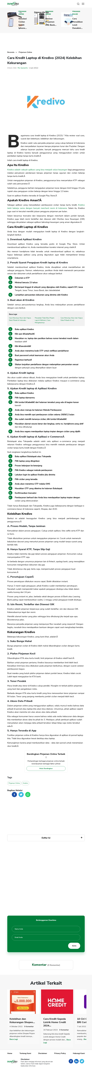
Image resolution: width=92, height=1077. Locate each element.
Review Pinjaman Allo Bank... (50, 21)
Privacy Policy (60, 1053)
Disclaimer (42, 1053)
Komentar (29, 1026)
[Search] (78, 3)
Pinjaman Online (22, 13)
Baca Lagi (14, 1039)
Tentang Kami (25, 1053)
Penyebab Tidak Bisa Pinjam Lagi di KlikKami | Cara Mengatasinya (44, 320)
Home (9, 1053)
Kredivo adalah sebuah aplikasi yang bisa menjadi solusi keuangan (37, 169)
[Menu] (83, 3)
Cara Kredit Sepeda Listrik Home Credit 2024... (54, 1022)
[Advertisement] (48, 40)
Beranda (11, 52)
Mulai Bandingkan (46, 768)
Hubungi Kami (79, 1053)
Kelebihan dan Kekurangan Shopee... (22, 1020)
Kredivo (25, 783)
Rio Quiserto (23, 68)
